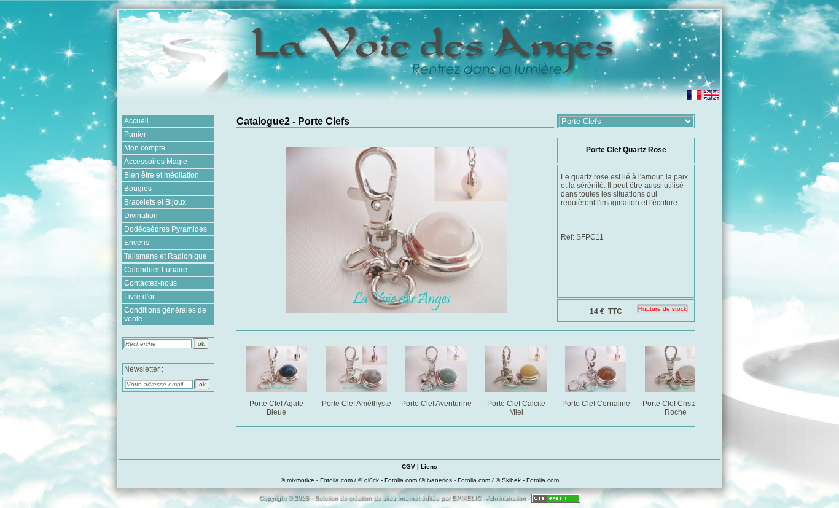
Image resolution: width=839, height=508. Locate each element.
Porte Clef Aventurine (436, 403)
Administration (506, 497)
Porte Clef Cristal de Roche (675, 407)
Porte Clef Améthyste (356, 403)
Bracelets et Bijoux (155, 202)
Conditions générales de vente (165, 314)
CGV (408, 466)
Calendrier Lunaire (155, 269)
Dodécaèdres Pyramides (165, 229)
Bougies (138, 188)
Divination (141, 215)
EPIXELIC (466, 497)
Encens (136, 242)
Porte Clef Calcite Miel (516, 407)
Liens (429, 466)
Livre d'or (139, 296)
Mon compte (144, 148)
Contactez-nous (150, 283)
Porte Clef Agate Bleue (276, 407)
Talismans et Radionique (165, 256)
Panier (135, 134)
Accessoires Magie (155, 161)
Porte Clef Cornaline (596, 403)
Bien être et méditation (161, 175)
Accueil (136, 121)
